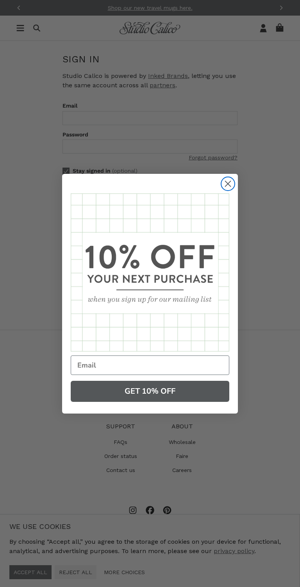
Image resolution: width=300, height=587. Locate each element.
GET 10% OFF (150, 391)
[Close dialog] (228, 184)
